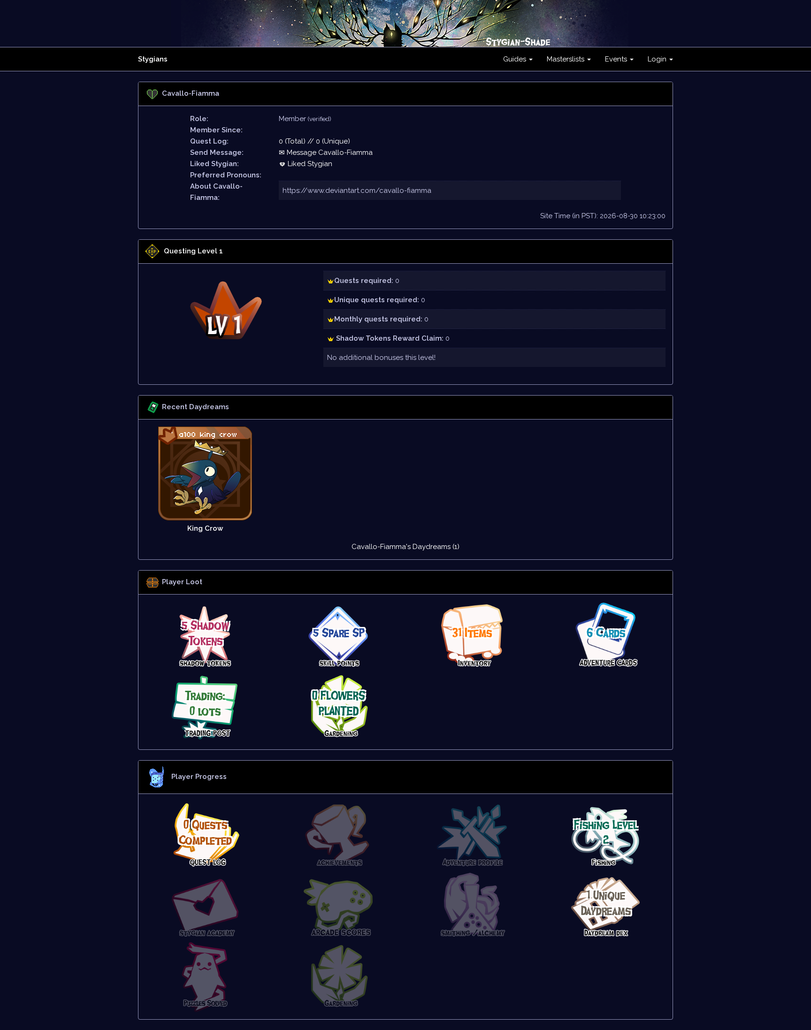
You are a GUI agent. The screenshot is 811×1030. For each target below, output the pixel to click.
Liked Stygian (309, 164)
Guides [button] (515, 59)
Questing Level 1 (193, 251)
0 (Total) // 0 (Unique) (314, 141)
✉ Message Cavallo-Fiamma (326, 152)
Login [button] (658, 59)
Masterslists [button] (566, 59)
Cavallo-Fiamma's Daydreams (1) (405, 546)
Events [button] (617, 59)
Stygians (153, 59)
